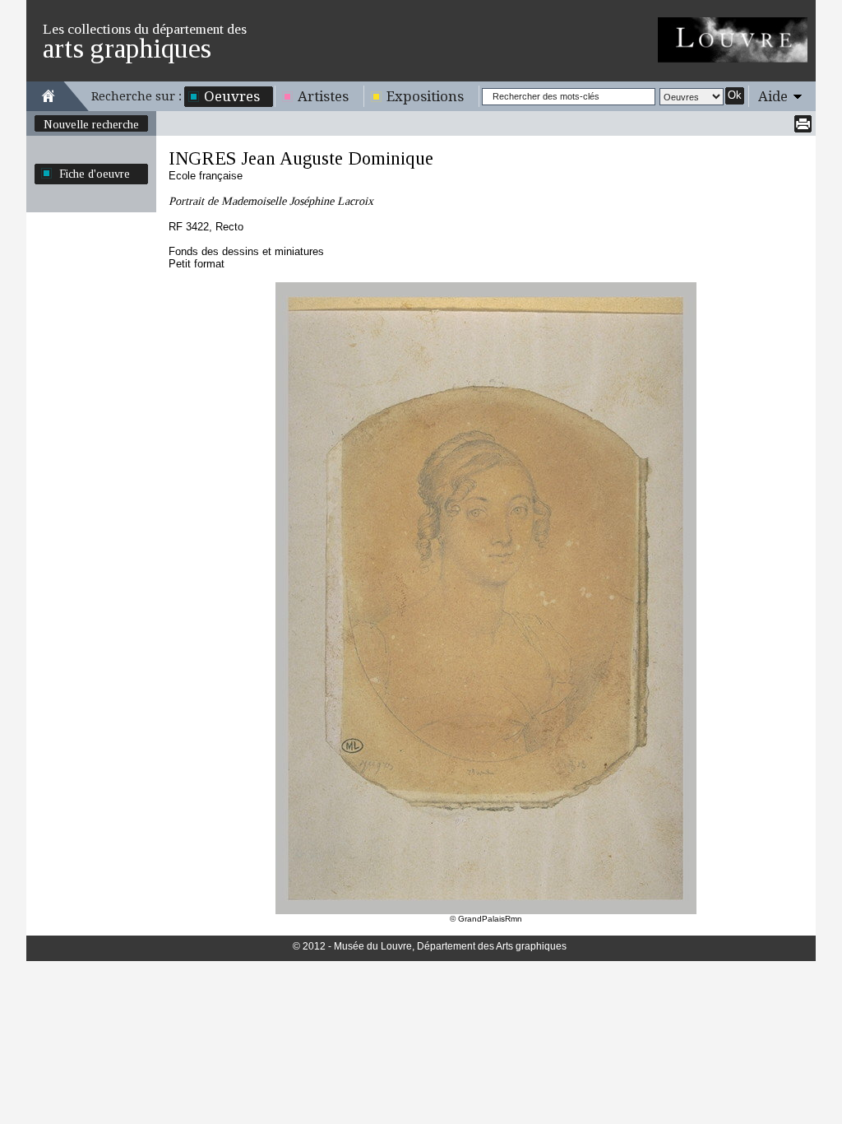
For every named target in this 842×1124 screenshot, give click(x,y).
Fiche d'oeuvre (94, 173)
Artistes (323, 96)
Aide (773, 96)
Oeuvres (232, 96)
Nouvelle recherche (91, 124)
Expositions (425, 96)
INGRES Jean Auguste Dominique (301, 158)
